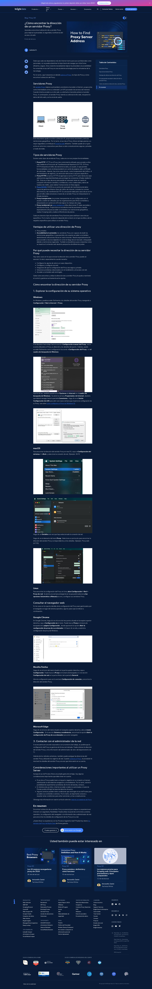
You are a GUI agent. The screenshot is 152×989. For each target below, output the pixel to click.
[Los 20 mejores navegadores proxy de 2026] (41, 856)
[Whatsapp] (112, 926)
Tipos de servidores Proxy (106, 71)
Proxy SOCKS (41, 187)
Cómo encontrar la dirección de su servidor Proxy (112, 84)
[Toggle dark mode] (124, 18)
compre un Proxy (75, 759)
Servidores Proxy (103, 68)
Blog (26, 18)
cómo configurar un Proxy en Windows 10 (61, 403)
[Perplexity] (116, 915)
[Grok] (126, 915)
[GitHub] (119, 904)
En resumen (102, 87)
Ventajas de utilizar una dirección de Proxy (110, 75)
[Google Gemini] (119, 915)
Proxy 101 (32, 18)
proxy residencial (58, 205)
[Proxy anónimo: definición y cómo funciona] (75, 856)
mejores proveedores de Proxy (81, 799)
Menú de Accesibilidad (29, 984)
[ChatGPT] (112, 915)
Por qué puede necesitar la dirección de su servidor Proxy (110, 79)
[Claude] (123, 915)
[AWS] (25, 962)
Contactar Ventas (107, 9)
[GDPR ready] (114, 973)
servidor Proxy (40, 87)
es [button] (97, 9)
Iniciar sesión (119, 9)
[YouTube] (116, 904)
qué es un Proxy (66, 75)
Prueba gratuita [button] (131, 9)
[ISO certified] (101, 973)
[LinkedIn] (112, 904)
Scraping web (60, 144)
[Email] (116, 926)
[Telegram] (119, 926)
